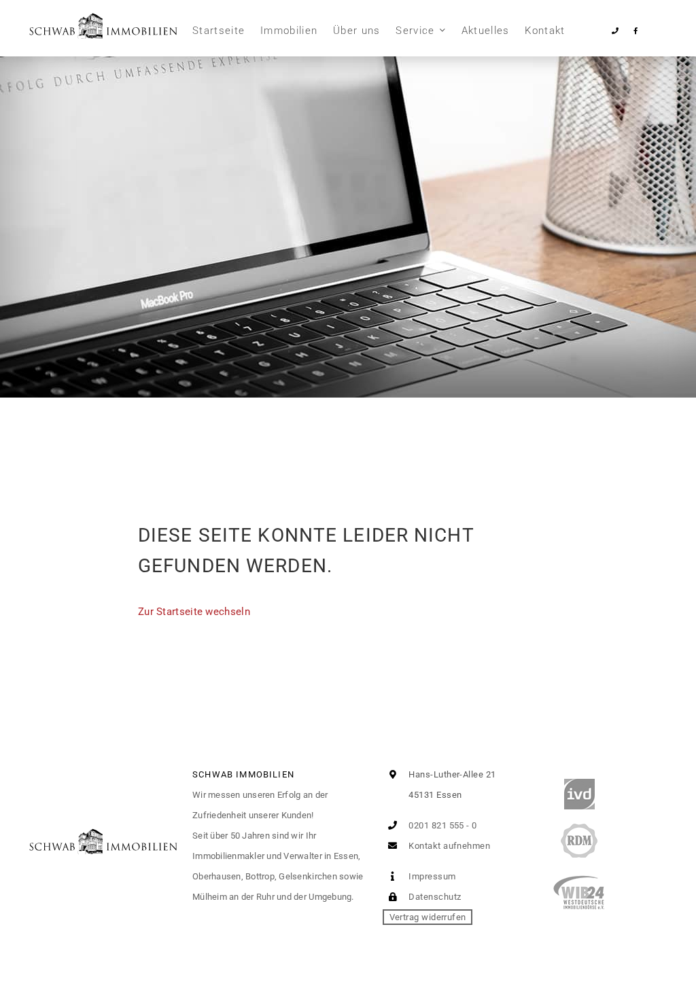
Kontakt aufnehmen (448, 846)
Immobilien (289, 30)
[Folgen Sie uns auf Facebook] (635, 31)
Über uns (357, 30)
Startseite (218, 30)
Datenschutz (433, 897)
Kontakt (545, 30)
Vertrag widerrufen (427, 917)
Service (415, 30)
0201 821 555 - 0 (441, 825)
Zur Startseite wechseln (194, 612)
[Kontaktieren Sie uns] (615, 31)
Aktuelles (486, 30)
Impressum (431, 876)
